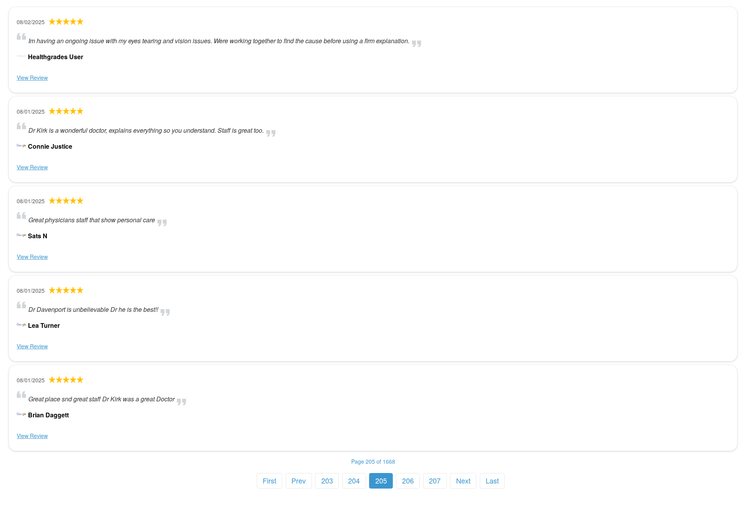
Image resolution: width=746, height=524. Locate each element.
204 (354, 480)
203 (327, 480)
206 (408, 480)
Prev (298, 480)
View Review (32, 77)
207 (435, 480)
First (269, 480)
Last (492, 480)
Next (463, 480)
